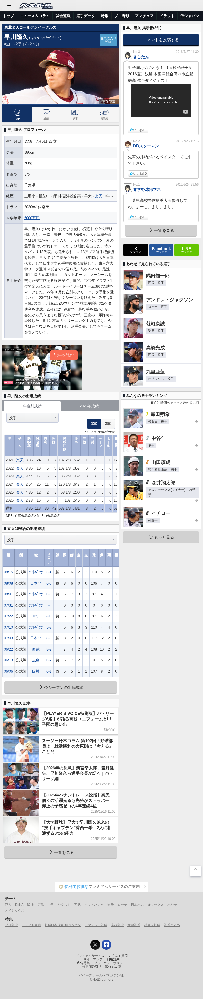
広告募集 (83, 963)
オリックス (156, 905)
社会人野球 (152, 925)
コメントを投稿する (161, 39)
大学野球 (133, 925)
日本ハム (137, 905)
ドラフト (167, 16)
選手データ (85, 16)
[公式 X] (95, 945)
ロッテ (122, 905)
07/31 (8, 605)
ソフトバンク (94, 905)
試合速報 (63, 16)
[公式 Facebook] (106, 945)
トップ (8, 16)
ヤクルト (64, 905)
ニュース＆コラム (35, 16)
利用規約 (113, 959)
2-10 (48, 616)
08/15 (8, 572)
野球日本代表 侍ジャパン (63, 925)
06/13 (8, 660)
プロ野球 (121, 16)
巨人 (8, 905)
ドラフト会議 (31, 925)
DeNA (19, 905)
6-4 (48, 572)
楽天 (98, 196)
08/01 (8, 594)
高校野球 (117, 925)
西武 (36, 649)
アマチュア (144, 16)
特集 (104, 16)
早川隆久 (16, 36)
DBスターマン (146, 146)
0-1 (48, 671)
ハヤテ (172, 905)
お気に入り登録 (108, 40)
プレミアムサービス (90, 956)
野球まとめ (172, 925)
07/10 (8, 627)
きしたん (141, 56)
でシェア (135, 249)
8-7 (48, 649)
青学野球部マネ (147, 189)
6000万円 (32, 218)
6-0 (48, 583)
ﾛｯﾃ (36, 616)
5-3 (48, 627)
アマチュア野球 (96, 925)
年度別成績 (32, 406)
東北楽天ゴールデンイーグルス (30, 27)
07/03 (8, 638)
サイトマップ (93, 959)
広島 (36, 660)
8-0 (48, 638)
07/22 (8, 616)
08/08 (8, 583)
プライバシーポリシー (110, 963)
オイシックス (14, 910)
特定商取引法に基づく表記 (101, 967)
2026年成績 (89, 406)
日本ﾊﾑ (36, 583)
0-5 (48, 594)
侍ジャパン (189, 16)
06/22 (8, 649)
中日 (51, 905)
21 (8, 44)
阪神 (36, 671)
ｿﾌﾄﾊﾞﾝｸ (36, 572)
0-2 (48, 660)
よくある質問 (118, 956)
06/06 (8, 671)
